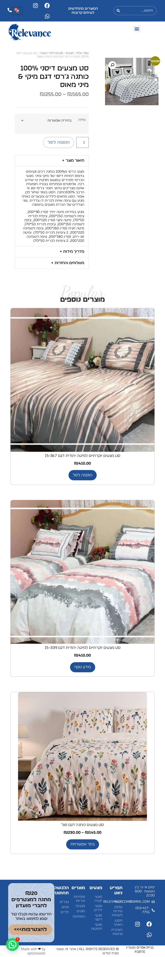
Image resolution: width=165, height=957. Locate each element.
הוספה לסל (59, 142)
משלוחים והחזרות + (67, 263)
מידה (82, 120)
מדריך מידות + (72, 252)
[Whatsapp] (47, 16)
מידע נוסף (82, 667)
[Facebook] (47, 5)
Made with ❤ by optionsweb (33, 950)
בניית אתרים (145, 947)
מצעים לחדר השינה (51, 53)
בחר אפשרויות (82, 844)
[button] (137, 28)
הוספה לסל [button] (82, 475)
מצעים (69, 53)
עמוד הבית (82, 53)
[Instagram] (35, 5)
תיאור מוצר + (73, 161)
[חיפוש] (118, 10)
